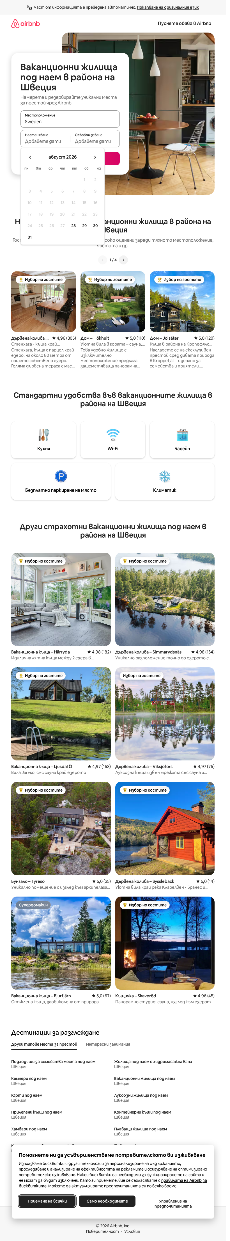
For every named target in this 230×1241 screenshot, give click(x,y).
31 (30, 237)
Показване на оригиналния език (168, 7)
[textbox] (45, 141)
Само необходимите (107, 1201)
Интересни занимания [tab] (108, 1044)
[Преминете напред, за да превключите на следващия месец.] (94, 157)
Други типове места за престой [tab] (44, 1044)
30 (95, 225)
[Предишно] (102, 259)
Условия (132, 1231)
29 (84, 225)
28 (73, 225)
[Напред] (123, 259)
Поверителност (102, 1231)
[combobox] (70, 121)
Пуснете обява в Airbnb (184, 23)
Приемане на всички (46, 1201)
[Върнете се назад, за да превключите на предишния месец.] (30, 157)
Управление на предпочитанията (173, 1204)
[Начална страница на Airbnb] (25, 23)
